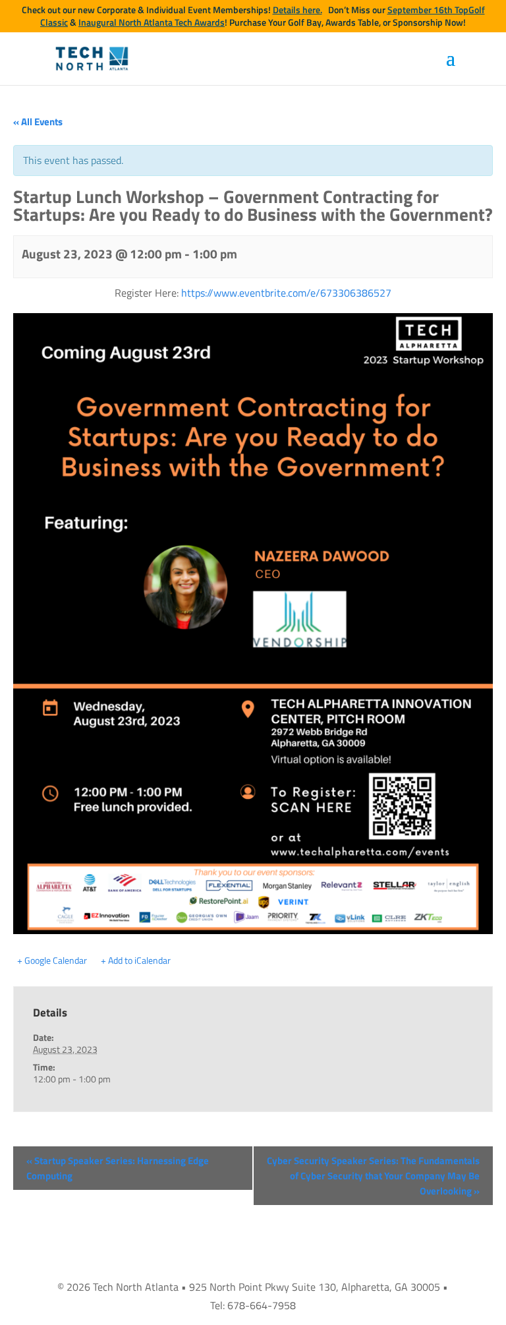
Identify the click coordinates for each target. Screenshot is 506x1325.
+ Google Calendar (52, 960)
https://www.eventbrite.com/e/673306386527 (286, 293)
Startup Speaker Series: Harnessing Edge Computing (117, 1168)
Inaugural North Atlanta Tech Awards (151, 22)
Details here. (297, 10)
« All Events (38, 121)
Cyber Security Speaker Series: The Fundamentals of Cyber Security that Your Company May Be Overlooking (373, 1175)
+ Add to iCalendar (136, 960)
